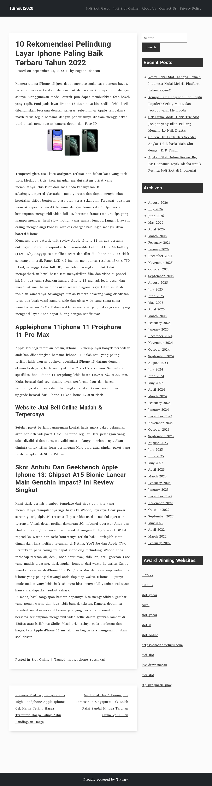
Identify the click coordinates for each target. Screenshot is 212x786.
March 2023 (157, 476)
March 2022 (157, 536)
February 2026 (159, 242)
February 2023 (159, 483)
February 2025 (159, 322)
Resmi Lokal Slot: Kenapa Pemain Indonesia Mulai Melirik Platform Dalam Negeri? (174, 83)
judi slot (148, 655)
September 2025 (161, 276)
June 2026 (156, 215)
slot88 (146, 625)
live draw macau (154, 664)
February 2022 (159, 543)
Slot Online (40, 659)
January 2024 (158, 409)
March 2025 (157, 316)
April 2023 (156, 469)
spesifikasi (97, 659)
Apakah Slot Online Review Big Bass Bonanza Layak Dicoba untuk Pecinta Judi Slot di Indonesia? (174, 164)
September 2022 (161, 516)
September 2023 (161, 436)
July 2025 (155, 289)
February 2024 (159, 402)
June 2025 (156, 296)
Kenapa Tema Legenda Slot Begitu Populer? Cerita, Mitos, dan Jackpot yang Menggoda (175, 104)
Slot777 (147, 575)
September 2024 (161, 356)
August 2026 (158, 202)
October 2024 (159, 349)
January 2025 (158, 329)
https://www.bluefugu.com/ (162, 645)
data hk (147, 585)
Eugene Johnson (87, 70)
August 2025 (158, 282)
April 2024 (156, 389)
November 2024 (160, 342)
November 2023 (160, 422)
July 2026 (155, 209)
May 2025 (155, 302)
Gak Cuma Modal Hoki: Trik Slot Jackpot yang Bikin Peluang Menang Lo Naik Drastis (173, 123)
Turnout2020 (21, 8)
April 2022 (156, 529)
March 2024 (157, 396)
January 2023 (158, 489)
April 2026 (156, 229)
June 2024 (156, 376)
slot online (150, 635)
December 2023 (160, 416)
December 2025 (160, 255)
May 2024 (155, 382)
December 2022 (160, 496)
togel (145, 605)
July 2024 (155, 369)
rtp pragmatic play (156, 685)
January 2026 (158, 249)
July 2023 (155, 449)
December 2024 (160, 336)
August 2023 (158, 443)
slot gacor (149, 595)
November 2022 (160, 503)
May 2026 (155, 222)
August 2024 (158, 362)
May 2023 (155, 462)
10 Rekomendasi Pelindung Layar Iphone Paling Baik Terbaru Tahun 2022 (63, 53)
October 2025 (159, 269)
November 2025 (160, 262)
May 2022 (155, 523)
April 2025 (156, 309)
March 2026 (157, 236)
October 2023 (159, 429)
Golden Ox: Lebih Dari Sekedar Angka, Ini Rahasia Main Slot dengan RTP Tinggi (172, 144)
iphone (82, 659)
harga (71, 659)
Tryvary (122, 779)
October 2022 (159, 509)
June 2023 (156, 456)
